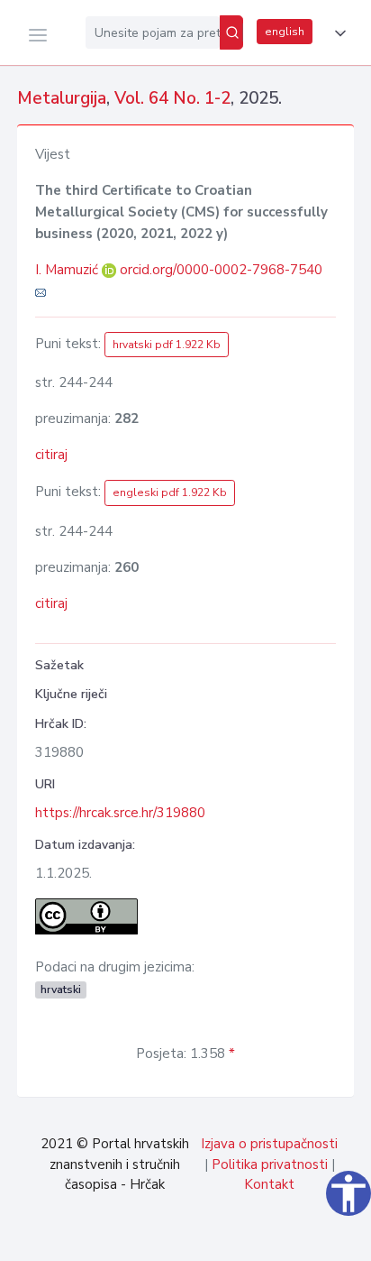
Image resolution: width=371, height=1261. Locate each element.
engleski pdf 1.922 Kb (170, 492)
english (284, 31)
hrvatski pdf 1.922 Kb (167, 344)
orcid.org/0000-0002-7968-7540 (221, 270)
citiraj (51, 455)
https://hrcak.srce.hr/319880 (120, 813)
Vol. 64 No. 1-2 (172, 98)
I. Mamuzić (68, 270)
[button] (336, 33)
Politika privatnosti (270, 1164)
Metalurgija (61, 98)
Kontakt (269, 1184)
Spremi (231, 1237)
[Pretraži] (231, 32)
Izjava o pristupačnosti (269, 1144)
